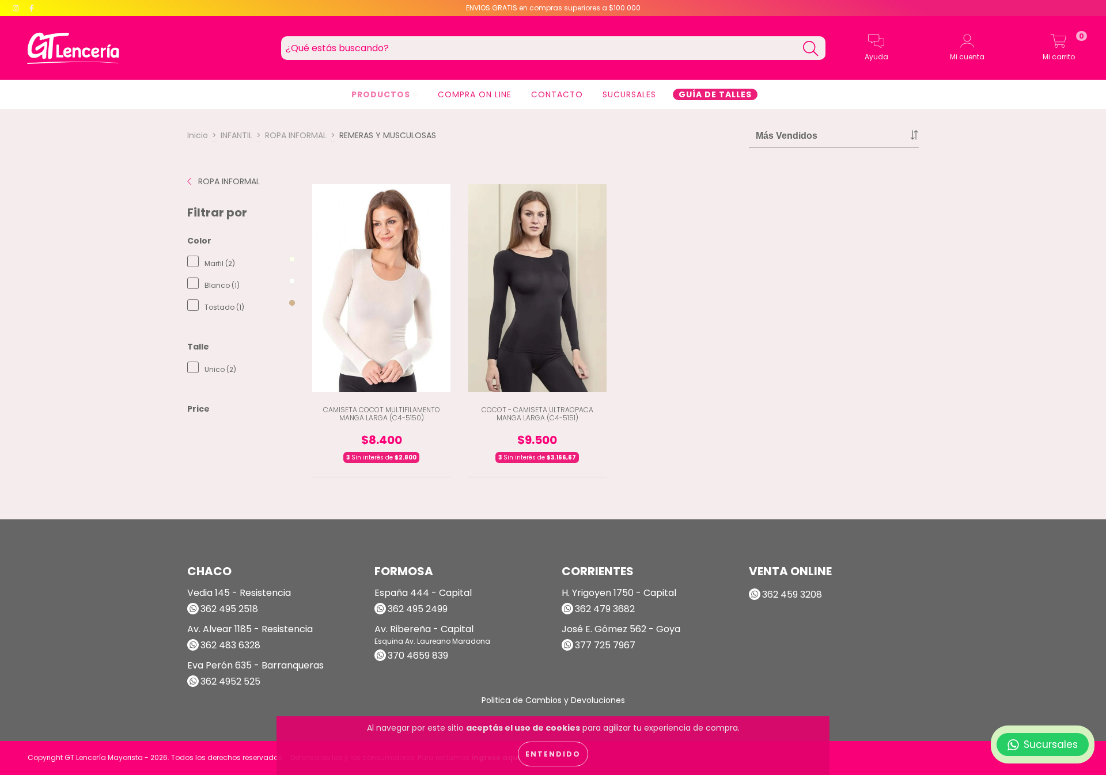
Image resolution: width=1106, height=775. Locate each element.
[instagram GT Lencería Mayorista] (17, 8)
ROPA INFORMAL (296, 135)
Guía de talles (715, 94)
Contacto (557, 94)
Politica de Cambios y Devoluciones (553, 700)
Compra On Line (475, 94)
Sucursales (629, 94)
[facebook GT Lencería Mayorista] (31, 8)
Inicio (197, 135)
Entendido (553, 754)
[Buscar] (810, 48)
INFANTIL (236, 135)
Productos (381, 94)
